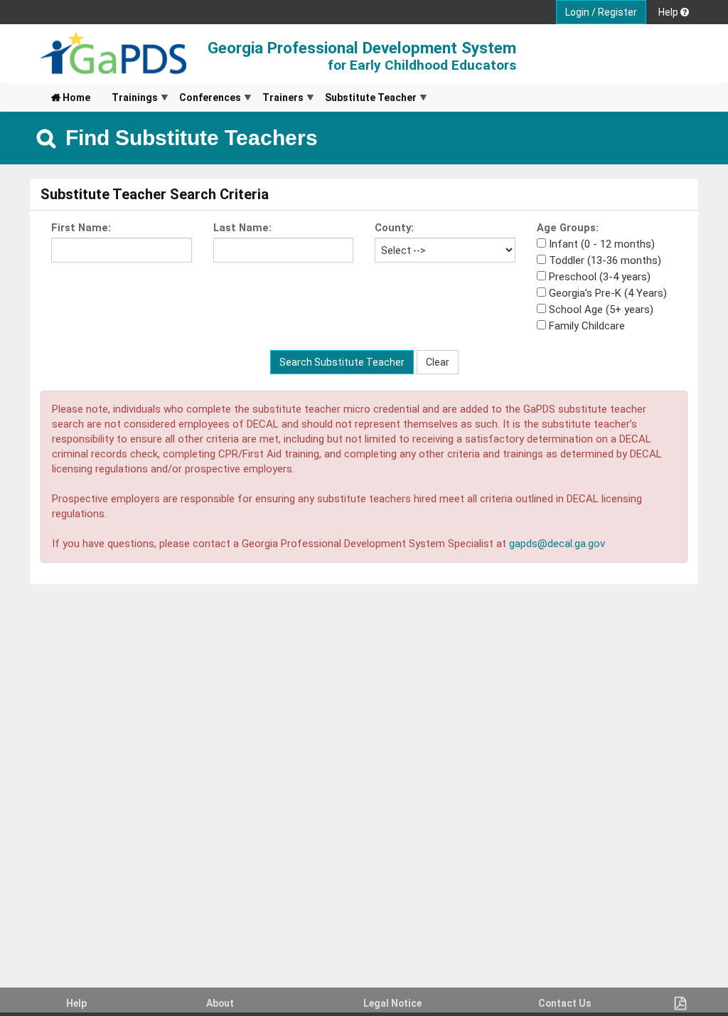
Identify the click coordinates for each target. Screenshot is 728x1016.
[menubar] (234, 97)
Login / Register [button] (601, 12)
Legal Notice (392, 1003)
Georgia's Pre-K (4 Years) (608, 293)
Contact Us (565, 1003)
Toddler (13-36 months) (605, 260)
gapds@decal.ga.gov (557, 543)
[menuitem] (71, 97)
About (220, 1003)
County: (394, 227)
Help (76, 1003)
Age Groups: (568, 227)
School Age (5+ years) (601, 309)
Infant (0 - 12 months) (602, 244)
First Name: (81, 227)
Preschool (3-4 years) (600, 276)
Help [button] (669, 12)
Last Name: (242, 227)
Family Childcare (587, 325)
